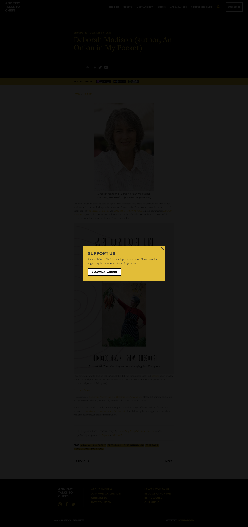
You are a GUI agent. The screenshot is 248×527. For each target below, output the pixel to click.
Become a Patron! (104, 272)
